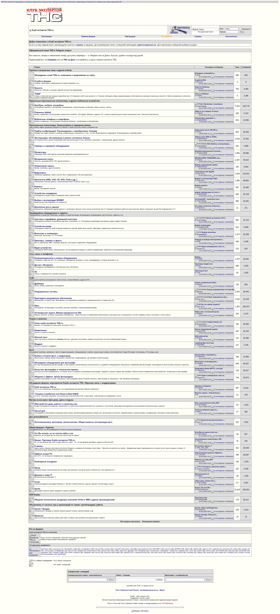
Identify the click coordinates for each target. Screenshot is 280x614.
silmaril (199, 284)
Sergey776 (201, 249)
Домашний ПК (116, 2)
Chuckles (200, 89)
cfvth (152, 552)
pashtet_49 (246, 549)
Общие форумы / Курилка (41, 427)
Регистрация (47, 36)
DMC (199, 241)
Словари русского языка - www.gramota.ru (85, 575)
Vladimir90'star (202, 138)
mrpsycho (107, 552)
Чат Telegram (167, 36)
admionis (181, 551)
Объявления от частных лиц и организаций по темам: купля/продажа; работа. (66, 505)
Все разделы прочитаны (130, 521)
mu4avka (76, 552)
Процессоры (47, 2)
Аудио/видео (81, 2)
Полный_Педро (58, 552)
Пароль (222, 32)
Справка (198, 36)
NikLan (70, 551)
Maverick (231, 551)
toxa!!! (160, 552)
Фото (31, 350)
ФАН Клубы (34, 495)
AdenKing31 (62, 554)
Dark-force (201, 173)
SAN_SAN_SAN (202, 448)
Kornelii (247, 552)
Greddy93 (230, 552)
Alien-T (199, 411)
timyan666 (242, 551)
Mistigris (200, 259)
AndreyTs (145, 549)
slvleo (235, 549)
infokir (187, 549)
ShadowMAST (202, 120)
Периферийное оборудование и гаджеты (48, 213)
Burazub (200, 82)
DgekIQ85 (200, 345)
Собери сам (101, 2)
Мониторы (71, 2)
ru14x (191, 551)
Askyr (127, 549)
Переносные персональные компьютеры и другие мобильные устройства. (64, 101)
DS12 (112, 551)
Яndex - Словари (123, 575)
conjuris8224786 (140, 552)
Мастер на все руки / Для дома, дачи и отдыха (51, 400)
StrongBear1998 (202, 227)
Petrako (199, 516)
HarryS (97, 549)
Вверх (162, 590)
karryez (167, 549)
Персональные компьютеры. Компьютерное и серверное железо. (60, 125)
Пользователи (231, 36)
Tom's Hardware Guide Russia (127, 590)
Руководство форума (151, 521)
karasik (199, 187)
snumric (107, 549)
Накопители (91, 2)
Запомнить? (246, 29)
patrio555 (127, 552)
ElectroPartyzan (202, 489)
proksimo (226, 549)
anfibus (199, 552)
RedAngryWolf (202, 153)
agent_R (205, 549)
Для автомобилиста (38, 417)
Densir (199, 132)
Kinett (70, 552)
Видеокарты (37, 2)
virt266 (171, 551)
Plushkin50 (68, 549)
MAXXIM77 (157, 549)
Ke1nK (97, 552)
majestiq (215, 549)
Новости (11, 2)
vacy (198, 272)
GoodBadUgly (59, 551)
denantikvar (201, 509)
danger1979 (201, 331)
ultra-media (219, 552)
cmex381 (179, 552)
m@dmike (87, 552)
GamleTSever (92, 551)
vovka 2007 (201, 461)
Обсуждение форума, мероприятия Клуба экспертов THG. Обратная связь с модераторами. (72, 383)
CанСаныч (45, 549)
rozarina (153, 551)
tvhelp (75, 549)
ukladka (80, 551)
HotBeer (200, 113)
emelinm (200, 363)
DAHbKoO (142, 551)
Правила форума (88, 36)
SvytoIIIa (190, 552)
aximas (103, 551)
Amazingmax (49, 554)
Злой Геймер (201, 106)
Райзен (199, 95)
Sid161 (195, 549)
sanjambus (44, 552)
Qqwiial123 (72, 539)
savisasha (56, 549)
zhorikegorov (86, 549)
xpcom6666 (220, 551)
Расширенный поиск (205, 32)
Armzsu (208, 551)
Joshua (47, 551)
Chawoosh (200, 356)
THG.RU (4, 2)
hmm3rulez (201, 208)
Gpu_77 (200, 422)
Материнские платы (60, 2)
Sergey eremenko (203, 469)
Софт (108, 2)
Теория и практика (38, 319)
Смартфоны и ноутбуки (23, 2)
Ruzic (199, 266)
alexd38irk (134, 549)
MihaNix (200, 292)
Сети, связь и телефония (41, 254)
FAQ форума (130, 36)
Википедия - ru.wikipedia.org (176, 575)
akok (198, 75)
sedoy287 (117, 549)
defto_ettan (119, 551)
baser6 (169, 552)
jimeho (199, 551)
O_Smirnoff (201, 454)
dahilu (118, 552)
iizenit (209, 552)
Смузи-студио (144, 598)
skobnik (241, 552)
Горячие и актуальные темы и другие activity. (50, 70)
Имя (221, 29)
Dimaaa (199, 160)
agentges (130, 551)
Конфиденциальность (149, 590)
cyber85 (200, 388)
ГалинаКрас (164, 551)
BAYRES (178, 549)
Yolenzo (199, 441)
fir (197, 394)
